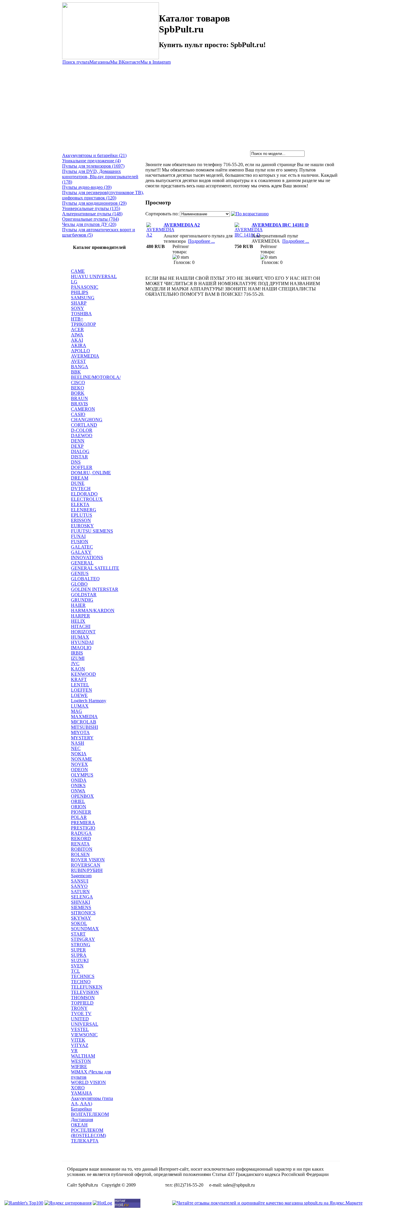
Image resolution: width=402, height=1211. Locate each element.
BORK (77, 393)
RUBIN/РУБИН (87, 870)
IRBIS (77, 652)
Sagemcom (81, 875)
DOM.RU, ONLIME (91, 472)
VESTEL (80, 1029)
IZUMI (77, 658)
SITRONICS (83, 912)
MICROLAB (83, 721)
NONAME (81, 758)
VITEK (78, 1040)
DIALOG (80, 451)
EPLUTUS (81, 515)
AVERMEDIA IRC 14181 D (280, 224)
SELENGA (82, 896)
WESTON (81, 1061)
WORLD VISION (88, 1082)
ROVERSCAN (85, 865)
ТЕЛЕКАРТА (85, 1140)
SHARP (79, 302)
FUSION (79, 541)
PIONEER (81, 812)
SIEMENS (81, 907)
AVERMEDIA (85, 355)
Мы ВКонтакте (125, 62)
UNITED (80, 1018)
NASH (77, 743)
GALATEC (82, 546)
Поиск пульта (75, 62)
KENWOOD (83, 674)
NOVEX (79, 764)
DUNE (77, 483)
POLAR (79, 817)
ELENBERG (83, 509)
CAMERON (83, 409)
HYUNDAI (82, 642)
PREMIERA (83, 822)
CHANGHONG (86, 419)
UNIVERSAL (84, 1024)
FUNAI (78, 536)
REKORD (81, 838)
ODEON (79, 769)
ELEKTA (80, 504)
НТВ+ (77, 318)
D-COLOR (81, 430)
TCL (75, 971)
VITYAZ (79, 1045)
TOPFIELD (82, 1002)
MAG (76, 711)
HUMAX (80, 637)
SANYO (79, 886)
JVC (75, 663)
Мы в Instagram (155, 62)
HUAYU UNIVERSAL (94, 276)
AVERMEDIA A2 (182, 224)
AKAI (77, 340)
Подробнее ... (201, 241)
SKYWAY (81, 918)
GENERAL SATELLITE (95, 568)
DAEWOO (81, 435)
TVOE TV (81, 1013)
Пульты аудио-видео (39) (87, 187)
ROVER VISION (88, 859)
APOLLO (80, 350)
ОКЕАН (79, 1124)
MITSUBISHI (84, 727)
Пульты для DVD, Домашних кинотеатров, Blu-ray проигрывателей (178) (100, 176)
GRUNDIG (82, 599)
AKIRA (78, 345)
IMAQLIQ (81, 647)
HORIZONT (83, 631)
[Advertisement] (201, 106)
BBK (76, 371)
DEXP (77, 446)
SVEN (77, 965)
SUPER (78, 949)
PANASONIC (84, 287)
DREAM (79, 477)
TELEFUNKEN (86, 986)
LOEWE (79, 695)
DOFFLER (81, 467)
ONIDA (79, 780)
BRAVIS (79, 403)
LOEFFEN (81, 690)
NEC (76, 748)
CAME (78, 271)
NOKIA (79, 753)
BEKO (77, 387)
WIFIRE (79, 1066)
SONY (77, 308)
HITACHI (80, 626)
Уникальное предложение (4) (91, 160)
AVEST (78, 361)
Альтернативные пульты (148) (92, 213)
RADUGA (81, 833)
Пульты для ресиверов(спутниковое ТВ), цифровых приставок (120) (103, 195)
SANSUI (79, 880)
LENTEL (80, 684)
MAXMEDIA (84, 716)
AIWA (77, 334)
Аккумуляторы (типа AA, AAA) (92, 1101)
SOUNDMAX (85, 928)
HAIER (78, 605)
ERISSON (81, 520)
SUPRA (79, 955)
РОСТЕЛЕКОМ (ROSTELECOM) (88, 1133)
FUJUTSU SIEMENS (92, 530)
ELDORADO (84, 493)
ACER (77, 329)
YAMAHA (81, 1093)
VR (74, 1050)
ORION (78, 806)
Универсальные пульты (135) (91, 208)
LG (74, 281)
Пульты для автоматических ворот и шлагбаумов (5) (98, 232)
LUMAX (80, 705)
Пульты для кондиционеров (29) (94, 203)
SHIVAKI (80, 902)
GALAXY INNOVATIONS (87, 555)
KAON (78, 668)
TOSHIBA (81, 313)
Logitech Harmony (88, 700)
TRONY (79, 1008)
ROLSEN (80, 854)
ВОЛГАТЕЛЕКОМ (90, 1114)
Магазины (99, 62)
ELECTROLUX (87, 499)
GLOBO (79, 583)
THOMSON (83, 997)
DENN (77, 440)
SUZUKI (80, 960)
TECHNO (81, 981)
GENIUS (80, 573)
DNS (76, 462)
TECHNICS (82, 976)
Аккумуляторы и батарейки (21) (94, 155)
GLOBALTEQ (85, 578)
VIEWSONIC (84, 1034)
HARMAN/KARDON (92, 610)
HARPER (80, 615)
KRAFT (79, 679)
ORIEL (78, 801)
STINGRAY (83, 939)
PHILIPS (79, 292)
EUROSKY (82, 525)
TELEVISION (85, 992)
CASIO (78, 414)
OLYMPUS (82, 774)
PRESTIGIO (83, 827)
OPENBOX (82, 796)
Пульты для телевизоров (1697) (93, 165)
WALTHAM (83, 1055)
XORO (78, 1087)
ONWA (78, 790)
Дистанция (82, 1119)
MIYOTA (80, 732)
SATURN (80, 891)
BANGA (79, 366)
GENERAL (82, 562)
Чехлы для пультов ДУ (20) (89, 224)
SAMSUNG (82, 297)
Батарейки (81, 1108)
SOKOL (79, 923)
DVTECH (81, 488)
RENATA (80, 843)
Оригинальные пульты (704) (90, 219)
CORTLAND (84, 424)
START (78, 933)
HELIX (78, 621)
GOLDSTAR (84, 594)
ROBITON (81, 849)
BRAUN (79, 398)
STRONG (80, 944)
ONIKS (78, 785)
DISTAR (79, 456)
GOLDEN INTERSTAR (94, 589)
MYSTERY (82, 737)
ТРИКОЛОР (83, 324)
